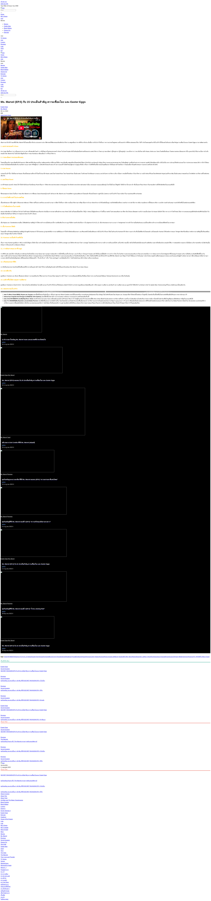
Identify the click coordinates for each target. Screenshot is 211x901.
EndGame (79, 656)
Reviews (9, 474)
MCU (124, 656)
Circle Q (54, 656)
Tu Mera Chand (204, 656)
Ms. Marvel (4, 334)
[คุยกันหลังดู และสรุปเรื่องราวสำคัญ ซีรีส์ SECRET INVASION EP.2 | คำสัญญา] (105, 712)
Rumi (152, 656)
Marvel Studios (118, 656)
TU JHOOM (197, 656)
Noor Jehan (147, 656)
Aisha (29, 656)
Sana (155, 656)
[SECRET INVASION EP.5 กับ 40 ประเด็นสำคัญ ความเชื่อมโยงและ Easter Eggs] (105, 663)
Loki (113, 656)
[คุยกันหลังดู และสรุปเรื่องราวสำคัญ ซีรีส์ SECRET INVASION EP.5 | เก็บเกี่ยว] (105, 673)
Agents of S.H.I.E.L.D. (21, 656)
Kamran (101, 656)
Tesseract (191, 656)
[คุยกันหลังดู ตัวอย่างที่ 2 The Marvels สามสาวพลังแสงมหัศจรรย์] (105, 734)
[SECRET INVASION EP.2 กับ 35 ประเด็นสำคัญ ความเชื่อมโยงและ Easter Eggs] (105, 702)
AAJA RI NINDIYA (9, 656)
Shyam (167, 656)
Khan (105, 656)
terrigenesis (184, 656)
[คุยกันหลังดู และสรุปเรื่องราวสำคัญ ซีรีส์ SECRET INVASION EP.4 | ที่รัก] (105, 683)
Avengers (46, 656)
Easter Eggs (4, 375)
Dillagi (67, 656)
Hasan (84, 656)
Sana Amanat (161, 656)
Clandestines (61, 656)
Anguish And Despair (37, 656)
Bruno (50, 656)
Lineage (109, 656)
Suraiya (171, 656)
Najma (134, 656)
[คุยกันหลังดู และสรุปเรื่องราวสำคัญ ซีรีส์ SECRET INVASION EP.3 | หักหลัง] (105, 693)
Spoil (8, 437)
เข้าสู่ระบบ (4, 1)
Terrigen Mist (177, 656)
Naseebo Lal (140, 656)
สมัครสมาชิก (4, 4)
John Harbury (95, 656)
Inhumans (88, 656)
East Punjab (72, 656)
